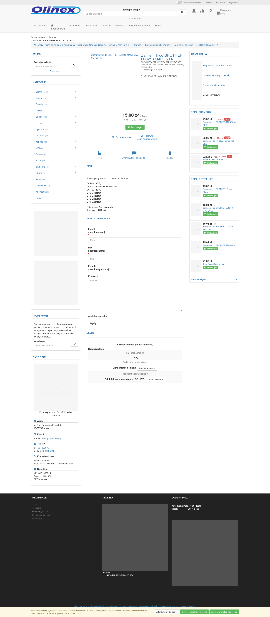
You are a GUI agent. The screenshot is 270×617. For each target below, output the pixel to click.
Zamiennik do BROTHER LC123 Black (217, 190)
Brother (137, 44)
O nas (34, 504)
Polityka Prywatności (41, 511)
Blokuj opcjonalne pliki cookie (194, 611)
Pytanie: (98, 268)
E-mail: (96, 230)
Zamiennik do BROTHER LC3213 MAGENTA (196, 44)
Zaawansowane (135, 18)
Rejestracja (233, 2)
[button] (209, 2)
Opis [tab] (99, 157)
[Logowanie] (194, 10)
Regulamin (36, 507)
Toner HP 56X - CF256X (214, 159)
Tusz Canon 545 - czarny (214, 264)
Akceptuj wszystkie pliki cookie (224, 611)
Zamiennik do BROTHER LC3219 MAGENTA (218, 209)
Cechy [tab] (169, 157)
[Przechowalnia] (210, 10)
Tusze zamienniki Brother (157, 44)
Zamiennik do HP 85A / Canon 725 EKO (218, 142)
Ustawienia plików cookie (167, 611)
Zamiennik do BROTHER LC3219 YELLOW (218, 228)
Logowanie (220, 2)
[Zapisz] (74, 344)
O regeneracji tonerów (214, 85)
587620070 (43, 447)
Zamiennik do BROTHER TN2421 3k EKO (219, 123)
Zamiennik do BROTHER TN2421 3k (219, 245)
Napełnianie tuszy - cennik (216, 75)
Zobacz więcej (198, 279)
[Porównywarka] (202, 10)
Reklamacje (37, 518)
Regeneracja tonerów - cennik (217, 65)
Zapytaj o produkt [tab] (133, 157)
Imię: (96, 249)
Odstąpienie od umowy (42, 514)
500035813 (49, 450)
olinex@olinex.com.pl (51, 438)
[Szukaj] (182, 12)
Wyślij (93, 323)
